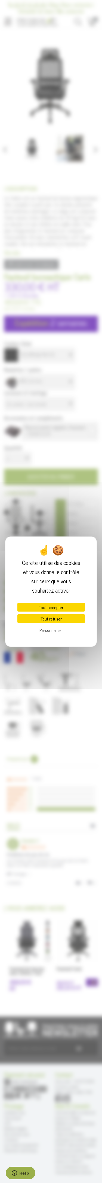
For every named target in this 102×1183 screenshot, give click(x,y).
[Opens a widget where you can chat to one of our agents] (20, 1173)
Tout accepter (51, 607)
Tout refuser (51, 618)
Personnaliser (51, 630)
